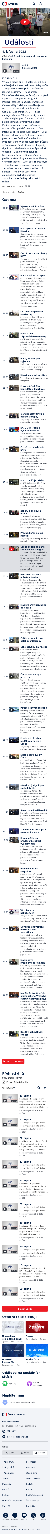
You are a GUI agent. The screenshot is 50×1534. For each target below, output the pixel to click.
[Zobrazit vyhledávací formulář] (34, 4)
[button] (25, 22)
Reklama (30, 1467)
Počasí (5, 1489)
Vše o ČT (6, 1506)
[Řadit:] (45, 1087)
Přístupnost (35, 1529)
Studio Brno (31, 1472)
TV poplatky (8, 1472)
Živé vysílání (8, 1467)
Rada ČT (30, 1484)
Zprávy (21, 192)
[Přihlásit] (40, 4)
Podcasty (6, 1484)
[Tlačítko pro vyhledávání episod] (39, 1087)
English (5, 1529)
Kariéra (29, 1489)
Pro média (31, 1461)
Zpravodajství (9, 192)
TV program (8, 1461)
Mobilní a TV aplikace (12, 1500)
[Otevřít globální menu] (47, 4)
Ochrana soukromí (19, 1529)
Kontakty (30, 1506)
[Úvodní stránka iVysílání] (10, 4)
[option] (9, 1453)
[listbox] (25, 1452)
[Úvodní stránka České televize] (14, 1414)
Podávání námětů (34, 1495)
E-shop (5, 1495)
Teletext (6, 1478)
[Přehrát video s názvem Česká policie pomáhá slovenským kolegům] (25, 22)
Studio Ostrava (33, 1478)
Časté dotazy (32, 1500)
